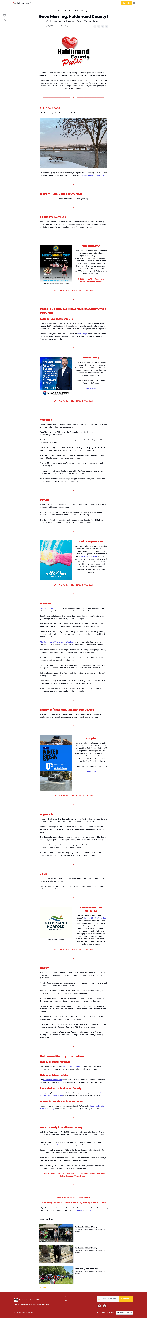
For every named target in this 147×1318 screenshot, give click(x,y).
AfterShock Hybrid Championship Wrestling (56, 642)
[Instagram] (104, 1306)
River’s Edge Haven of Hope (51, 608)
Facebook (78, 1210)
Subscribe (126, 3)
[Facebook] (99, 1306)
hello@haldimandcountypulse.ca (94, 175)
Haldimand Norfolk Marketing (94, 918)
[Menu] (134, 2)
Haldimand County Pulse (47, 11)
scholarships (82, 334)
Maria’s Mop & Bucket (89, 556)
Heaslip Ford (91, 771)
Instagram (88, 1210)
